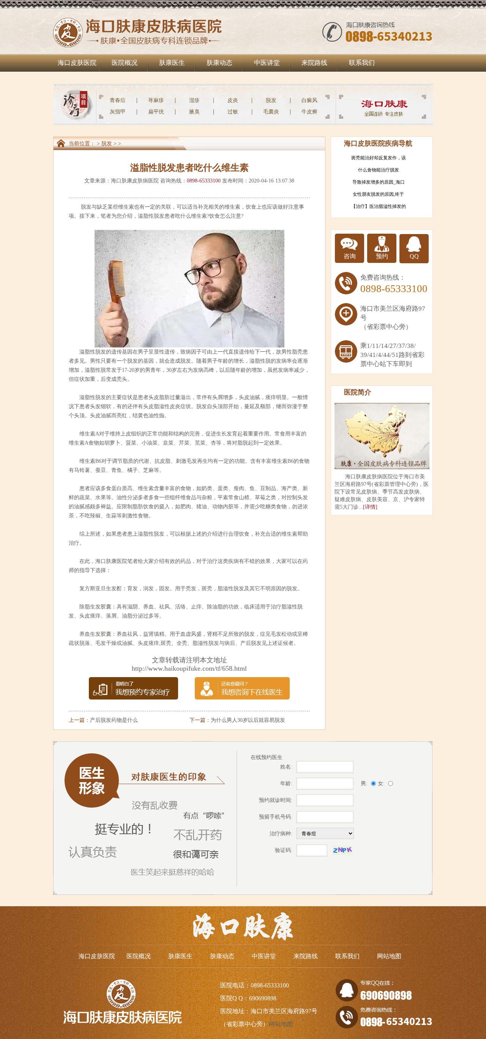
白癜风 (309, 100)
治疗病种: (281, 833)
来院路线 (314, 62)
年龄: (286, 783)
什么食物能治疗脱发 (378, 170)
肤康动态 (219, 62)
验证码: (283, 850)
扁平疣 (156, 112)
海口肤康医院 (111, 561)
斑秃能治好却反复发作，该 (378, 157)
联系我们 (362, 62)
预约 (382, 256)
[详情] (370, 507)
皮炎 (232, 100)
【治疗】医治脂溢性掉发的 (378, 206)
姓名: (286, 767)
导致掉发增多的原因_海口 (378, 182)
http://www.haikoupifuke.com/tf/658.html (189, 668)
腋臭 (194, 112)
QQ (414, 256)
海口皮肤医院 (77, 62)
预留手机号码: (275, 817)
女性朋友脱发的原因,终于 (378, 194)
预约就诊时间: (275, 800)
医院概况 (124, 62)
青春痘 (118, 100)
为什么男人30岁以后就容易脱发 (248, 720)
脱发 (271, 100)
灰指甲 (118, 112)
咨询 (350, 256)
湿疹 (194, 100)
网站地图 (389, 956)
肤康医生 (172, 62)
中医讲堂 (267, 62)
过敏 (232, 112)
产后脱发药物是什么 (114, 720)
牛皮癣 (309, 112)
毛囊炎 (271, 112)
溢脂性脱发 (151, 216)
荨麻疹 (156, 100)
